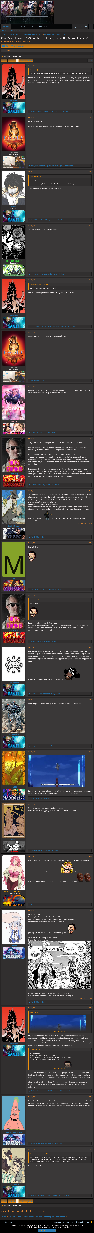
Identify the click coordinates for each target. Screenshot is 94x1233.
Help (87, 1222)
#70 (90, 543)
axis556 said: (34, 1013)
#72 (90, 647)
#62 (90, 117)
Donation (16, 26)
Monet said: (34, 600)
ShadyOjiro (14, 1184)
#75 (90, 804)
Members (41, 26)
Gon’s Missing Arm (14, 1132)
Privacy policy (79, 1222)
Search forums (15, 30)
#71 (90, 595)
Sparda (14, 945)
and (43, 746)
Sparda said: (34, 1050)
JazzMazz (14, 100)
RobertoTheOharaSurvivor (12, 42)
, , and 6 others (45, 485)
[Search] (91, 26)
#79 (90, 1097)
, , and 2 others (43, 433)
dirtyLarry (13, 473)
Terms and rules (67, 1222)
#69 (90, 491)
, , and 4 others (52, 166)
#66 (90, 332)
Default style (7, 1222)
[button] (22, 26)
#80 (90, 1149)
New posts (4, 30)
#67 (90, 386)
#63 (90, 172)
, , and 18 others (46, 589)
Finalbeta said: (34, 176)
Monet (14, 578)
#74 (90, 752)
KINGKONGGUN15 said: (38, 285)
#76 (90, 856)
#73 (90, 700)
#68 (90, 439)
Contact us (57, 1222)
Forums (6, 26)
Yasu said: (33, 70)
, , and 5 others (50, 111)
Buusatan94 (14, 735)
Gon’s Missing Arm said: (38, 1154)
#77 (90, 910)
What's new (28, 26)
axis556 (14, 787)
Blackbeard (14, 682)
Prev (4, 61)
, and (47, 274)
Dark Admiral (14, 526)
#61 (90, 65)
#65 (90, 280)
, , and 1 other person (49, 220)
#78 (90, 1008)
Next (30, 61)
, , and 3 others (43, 641)
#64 (90, 226)
